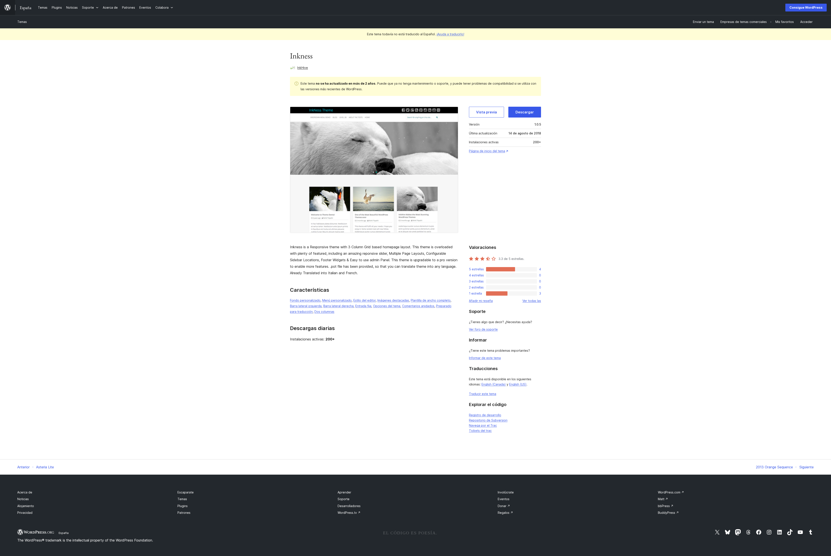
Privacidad (24, 512)
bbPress (665, 506)
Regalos (505, 512)
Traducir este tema (482, 394)
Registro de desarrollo (485, 415)
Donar (504, 506)
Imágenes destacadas (393, 300)
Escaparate (185, 492)
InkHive (302, 67)
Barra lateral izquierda (306, 306)
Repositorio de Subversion (488, 420)
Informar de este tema (485, 358)
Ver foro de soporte (483, 329)
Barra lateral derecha (338, 306)
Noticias (23, 499)
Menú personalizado (337, 300)
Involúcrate (506, 492)
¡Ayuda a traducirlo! (450, 34)
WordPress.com (671, 492)
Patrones (183, 512)
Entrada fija (363, 306)
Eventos (503, 499)
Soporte (343, 499)
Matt (663, 499)
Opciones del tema (386, 306)
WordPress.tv (349, 512)
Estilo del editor (364, 300)
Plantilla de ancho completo (431, 300)
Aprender (344, 492)
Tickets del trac (480, 430)
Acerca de (24, 492)
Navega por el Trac (483, 425)
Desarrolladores (349, 506)
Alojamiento (25, 506)
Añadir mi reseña (481, 301)
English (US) (518, 384)
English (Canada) (494, 384)
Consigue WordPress (806, 7)
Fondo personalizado (305, 300)
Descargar (524, 112)
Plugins (182, 506)
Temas (22, 22)
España (64, 533)
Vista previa (486, 112)
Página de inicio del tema (487, 151)
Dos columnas (324, 311)
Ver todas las (531, 301)
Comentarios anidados (418, 306)
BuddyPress (668, 512)
